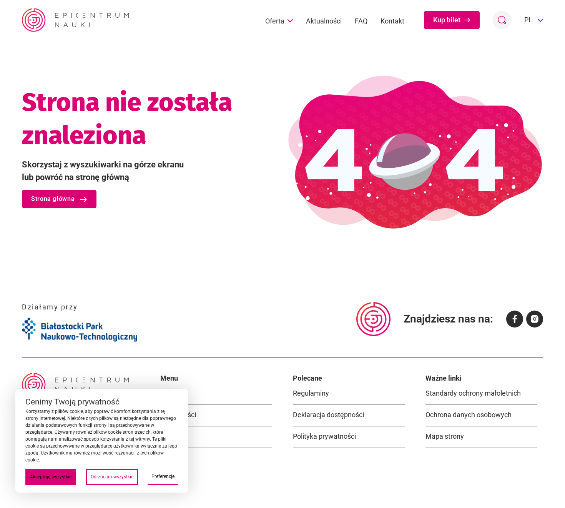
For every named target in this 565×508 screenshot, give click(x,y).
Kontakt (392, 21)
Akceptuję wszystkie (50, 477)
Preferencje (162, 476)
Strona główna (53, 198)
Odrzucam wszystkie (112, 477)
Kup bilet (446, 20)
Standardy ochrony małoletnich (473, 393)
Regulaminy (311, 393)
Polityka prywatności (324, 436)
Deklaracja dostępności (328, 415)
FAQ (361, 21)
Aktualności (324, 21)
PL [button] (529, 20)
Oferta (274, 21)
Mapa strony (444, 436)
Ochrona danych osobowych (468, 415)
